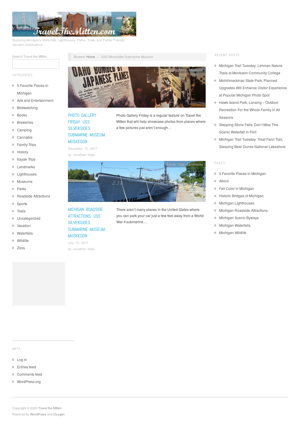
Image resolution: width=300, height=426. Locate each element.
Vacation (24, 225)
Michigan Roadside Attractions (243, 210)
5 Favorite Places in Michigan (242, 173)
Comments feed (29, 374)
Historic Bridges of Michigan (241, 195)
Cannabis (25, 137)
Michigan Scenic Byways (239, 217)
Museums (25, 181)
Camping (24, 129)
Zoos (21, 247)
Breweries (25, 122)
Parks (21, 188)
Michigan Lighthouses (236, 202)
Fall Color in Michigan (236, 188)
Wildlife (23, 240)
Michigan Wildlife (232, 232)
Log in (22, 359)
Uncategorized (28, 218)
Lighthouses (27, 173)
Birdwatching (27, 107)
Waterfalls (25, 233)
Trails (21, 210)
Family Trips (26, 144)
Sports (22, 203)
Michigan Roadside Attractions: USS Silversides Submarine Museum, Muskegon (87, 222)
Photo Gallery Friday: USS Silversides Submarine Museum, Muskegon (87, 128)
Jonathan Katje (84, 154)
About (224, 180)
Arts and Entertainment (35, 100)
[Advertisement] (38, 284)
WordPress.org (29, 381)
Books (22, 114)
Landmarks (26, 166)
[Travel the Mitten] (74, 23)
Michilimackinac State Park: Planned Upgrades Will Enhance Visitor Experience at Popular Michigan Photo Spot (253, 87)
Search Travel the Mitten (29, 56)
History (22, 151)
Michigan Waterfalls (234, 225)
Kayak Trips (26, 159)
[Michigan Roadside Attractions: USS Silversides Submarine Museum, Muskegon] (137, 183)
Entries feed (26, 366)
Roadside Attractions (33, 195)
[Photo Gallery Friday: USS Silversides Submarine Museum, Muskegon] (137, 88)
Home (90, 56)
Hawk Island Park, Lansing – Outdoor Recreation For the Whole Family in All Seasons (249, 109)
